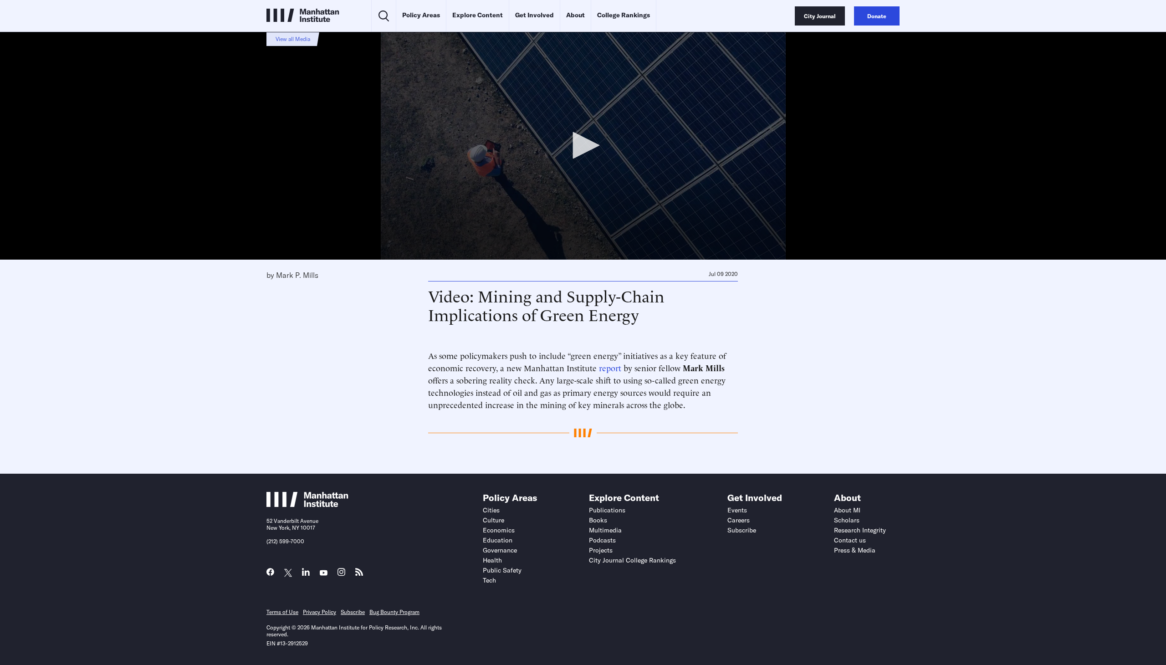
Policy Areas (421, 15)
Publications (607, 510)
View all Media (293, 39)
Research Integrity (860, 530)
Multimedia (605, 530)
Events (737, 510)
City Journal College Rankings (632, 560)
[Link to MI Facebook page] (270, 574)
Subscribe (741, 530)
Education (497, 540)
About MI (847, 510)
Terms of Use (282, 612)
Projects (601, 550)
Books (598, 520)
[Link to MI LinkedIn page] (306, 574)
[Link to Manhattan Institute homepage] (307, 504)
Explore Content (477, 15)
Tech (489, 580)
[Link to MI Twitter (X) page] (288, 573)
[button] (583, 145)
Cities (491, 510)
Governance (500, 550)
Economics (499, 530)
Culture (493, 520)
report (610, 367)
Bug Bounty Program (394, 612)
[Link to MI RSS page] (359, 574)
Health (492, 560)
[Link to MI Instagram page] (341, 574)
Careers (738, 520)
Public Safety (502, 570)
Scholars (846, 520)
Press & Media (854, 550)
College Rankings (623, 15)
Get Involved (534, 15)
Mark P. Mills (297, 275)
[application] (583, 146)
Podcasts (602, 540)
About (575, 15)
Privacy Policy (319, 612)
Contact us (850, 540)
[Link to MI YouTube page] (323, 573)
